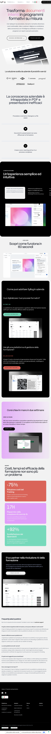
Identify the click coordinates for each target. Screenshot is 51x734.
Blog (28, 705)
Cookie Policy (14, 727)
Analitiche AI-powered (6, 712)
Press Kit (41, 705)
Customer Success (18, 705)
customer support (39, 622)
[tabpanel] (25, 215)
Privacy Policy (5, 727)
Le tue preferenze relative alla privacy (31, 732)
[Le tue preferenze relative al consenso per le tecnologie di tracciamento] (48, 731)
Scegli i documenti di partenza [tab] (14, 188)
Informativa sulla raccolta (12, 732)
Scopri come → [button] (9, 429)
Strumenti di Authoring (6, 705)
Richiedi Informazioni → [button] (12, 314)
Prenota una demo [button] (36, 38)
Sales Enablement (18, 708)
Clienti (28, 2)
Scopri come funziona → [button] (12, 367)
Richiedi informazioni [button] (16, 38)
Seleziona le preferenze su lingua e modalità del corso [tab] (35, 189)
